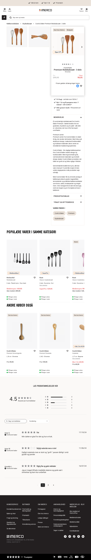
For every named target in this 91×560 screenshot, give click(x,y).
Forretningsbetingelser (61, 520)
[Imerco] (45, 10)
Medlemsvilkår (74, 522)
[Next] (82, 47)
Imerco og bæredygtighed (58, 510)
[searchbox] (16, 421)
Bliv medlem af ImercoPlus (75, 512)
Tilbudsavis (26, 520)
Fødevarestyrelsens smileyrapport (60, 525)
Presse (40, 522)
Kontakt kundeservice (14, 509)
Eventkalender (74, 531)
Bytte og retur (11, 514)
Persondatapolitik (59, 515)
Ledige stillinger (43, 518)
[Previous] (53, 47)
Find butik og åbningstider (26, 510)
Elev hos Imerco (43, 514)
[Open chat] (4, 17)
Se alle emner (11, 529)
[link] (58, 408)
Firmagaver (42, 509)
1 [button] (42, 485)
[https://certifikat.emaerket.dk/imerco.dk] (82, 557)
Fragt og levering (12, 518)
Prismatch (25, 515)
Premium (71, 213)
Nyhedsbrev (74, 526)
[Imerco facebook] (65, 536)
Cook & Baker (59, 213)
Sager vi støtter (58, 530)
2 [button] (48, 485)
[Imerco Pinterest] (78, 536)
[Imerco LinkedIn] (83, 536)
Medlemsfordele (75, 518)
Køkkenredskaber (13, 24)
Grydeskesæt (27, 24)
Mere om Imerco (43, 527)
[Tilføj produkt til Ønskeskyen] (77, 86)
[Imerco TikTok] (74, 536)
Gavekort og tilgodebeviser (11, 523)
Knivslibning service (29, 524)
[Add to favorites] (81, 86)
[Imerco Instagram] (69, 536)
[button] (67, 68)
